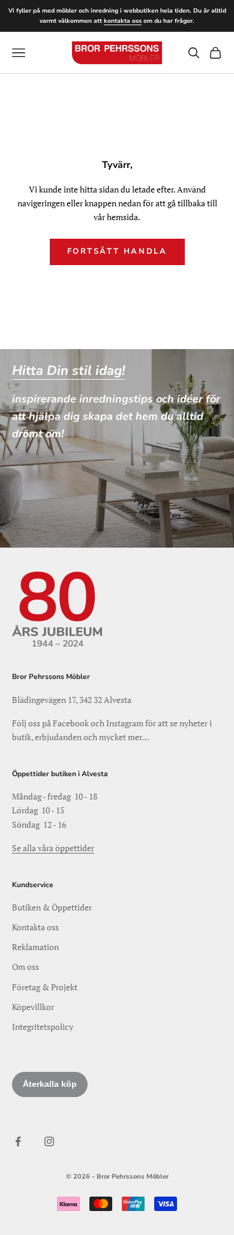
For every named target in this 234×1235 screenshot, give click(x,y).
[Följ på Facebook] (18, 1141)
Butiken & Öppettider (52, 907)
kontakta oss (123, 21)
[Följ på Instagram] (49, 1141)
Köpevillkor (33, 1006)
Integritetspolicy (42, 1026)
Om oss (25, 966)
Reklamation (35, 946)
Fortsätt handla (117, 251)
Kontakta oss (35, 927)
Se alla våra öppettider (53, 848)
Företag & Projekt (44, 987)
